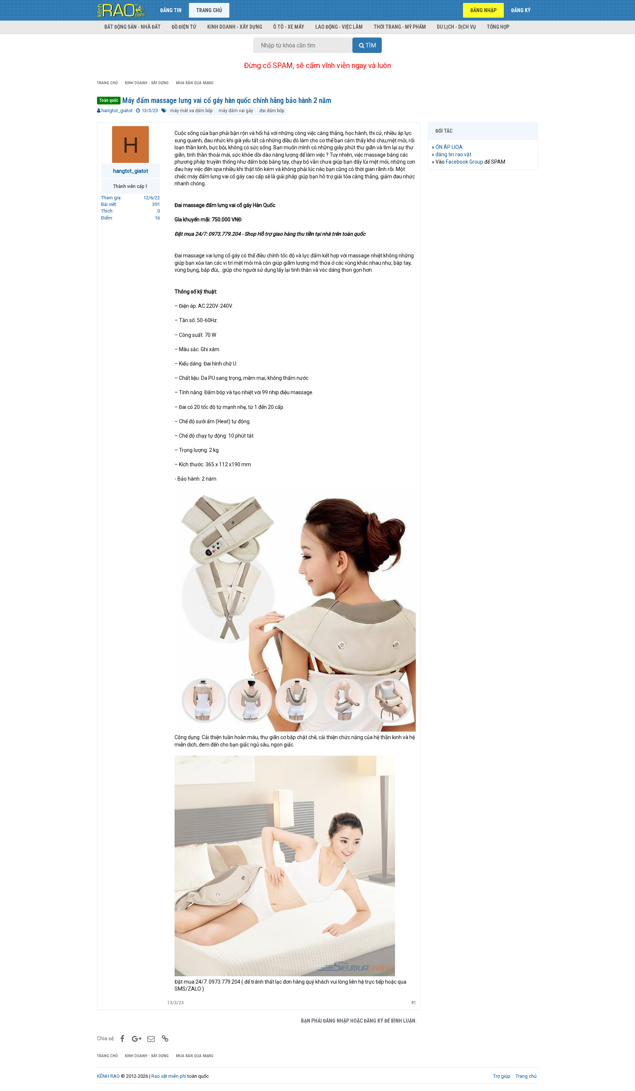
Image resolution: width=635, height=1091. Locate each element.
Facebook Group (464, 162)
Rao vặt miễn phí (168, 1076)
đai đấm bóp (271, 110)
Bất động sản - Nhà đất (132, 27)
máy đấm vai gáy (236, 110)
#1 (413, 1002)
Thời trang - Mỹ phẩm (400, 27)
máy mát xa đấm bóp (191, 110)
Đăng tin (171, 10)
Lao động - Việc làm (339, 27)
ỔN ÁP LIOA (449, 147)
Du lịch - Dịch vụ (456, 27)
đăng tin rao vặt (453, 154)
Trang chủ (209, 10)
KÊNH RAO (108, 1076)
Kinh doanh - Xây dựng (234, 27)
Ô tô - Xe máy (288, 27)
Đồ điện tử (184, 27)
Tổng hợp (498, 27)
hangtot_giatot (117, 110)
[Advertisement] (483, 287)
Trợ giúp (501, 1076)
